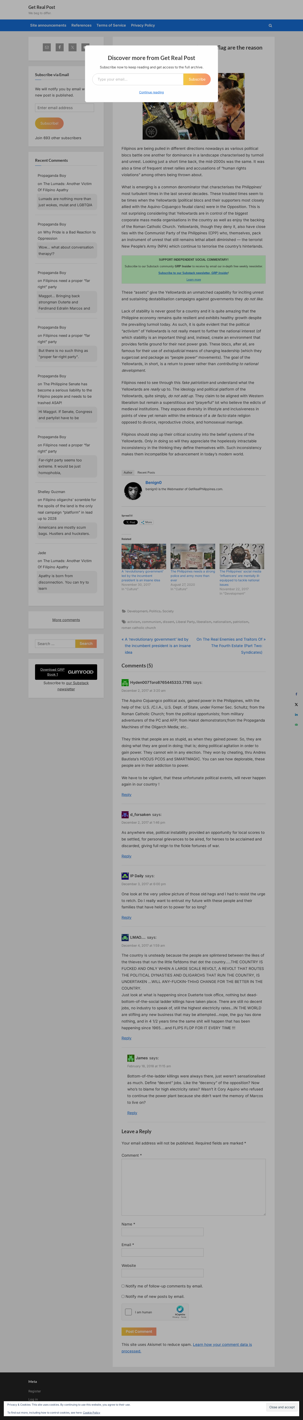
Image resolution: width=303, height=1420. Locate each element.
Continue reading (151, 92)
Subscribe (197, 79)
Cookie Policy (91, 1412)
